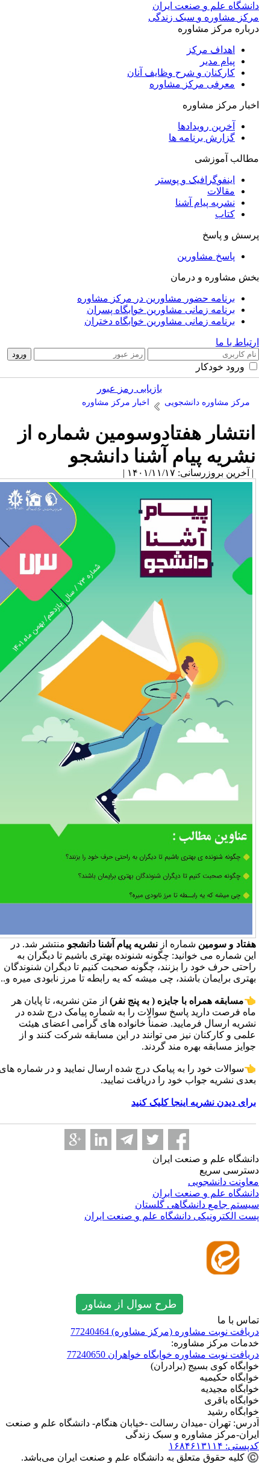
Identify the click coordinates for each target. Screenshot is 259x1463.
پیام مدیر (217, 61)
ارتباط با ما (237, 342)
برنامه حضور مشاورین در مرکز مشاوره (156, 298)
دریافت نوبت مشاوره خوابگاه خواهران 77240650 (163, 1354)
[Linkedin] (100, 1139)
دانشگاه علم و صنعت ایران (205, 1193)
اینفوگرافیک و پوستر (195, 180)
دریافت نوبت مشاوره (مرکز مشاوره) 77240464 (164, 1331)
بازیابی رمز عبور (129, 388)
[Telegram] (126, 1139)
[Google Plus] (75, 1139)
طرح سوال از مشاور (129, 1304)
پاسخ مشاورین (206, 256)
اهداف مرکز (211, 50)
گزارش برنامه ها (202, 137)
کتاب (225, 214)
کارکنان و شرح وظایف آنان (181, 72)
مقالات (221, 191)
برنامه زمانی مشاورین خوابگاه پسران (161, 310)
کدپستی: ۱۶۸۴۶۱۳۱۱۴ (214, 1446)
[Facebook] (178, 1139)
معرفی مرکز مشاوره (192, 84)
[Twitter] (152, 1139)
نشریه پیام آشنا (205, 202)
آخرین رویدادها (206, 126)
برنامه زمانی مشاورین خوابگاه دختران (159, 321)
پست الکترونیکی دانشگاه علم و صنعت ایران (171, 1216)
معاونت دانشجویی (223, 1182)
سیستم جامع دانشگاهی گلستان (197, 1204)
